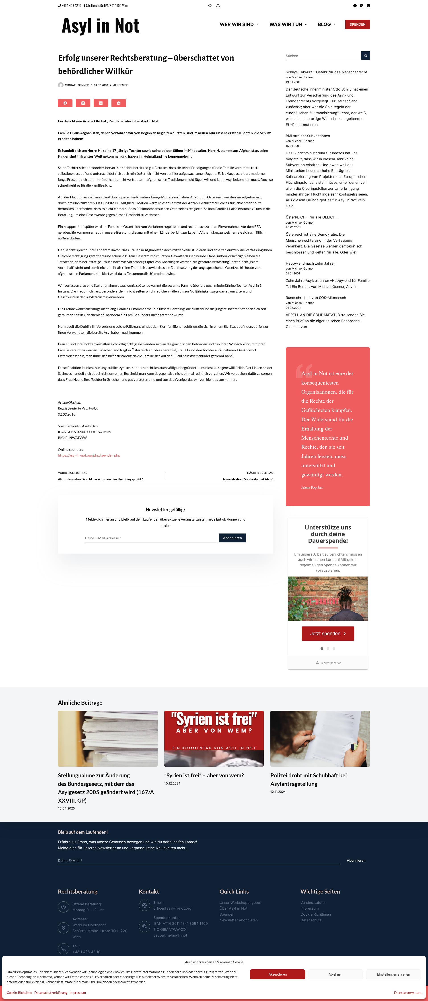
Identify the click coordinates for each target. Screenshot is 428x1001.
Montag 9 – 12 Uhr (88, 910)
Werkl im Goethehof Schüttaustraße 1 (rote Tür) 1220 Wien (99, 931)
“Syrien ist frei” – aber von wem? (204, 775)
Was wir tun (286, 24)
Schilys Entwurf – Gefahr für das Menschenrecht (326, 72)
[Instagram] (368, 5)
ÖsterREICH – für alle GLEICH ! (311, 217)
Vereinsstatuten (313, 902)
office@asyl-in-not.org (172, 908)
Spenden (227, 914)
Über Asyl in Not (233, 908)
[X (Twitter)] (361, 5)
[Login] (218, 5)
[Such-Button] (365, 55)
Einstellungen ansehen (393, 974)
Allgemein (121, 85)
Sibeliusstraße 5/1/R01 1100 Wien (107, 5)
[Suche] (210, 5)
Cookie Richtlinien (315, 914)
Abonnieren (232, 538)
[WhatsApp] (118, 103)
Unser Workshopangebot (240, 902)
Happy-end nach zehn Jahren (310, 263)
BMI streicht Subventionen (308, 136)
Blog (324, 24)
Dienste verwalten (407, 993)
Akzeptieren (278, 974)
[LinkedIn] (101, 103)
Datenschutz (311, 920)
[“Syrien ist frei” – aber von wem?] (214, 739)
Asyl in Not (101, 24)
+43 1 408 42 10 (71, 5)
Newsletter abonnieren (239, 920)
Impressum (78, 993)
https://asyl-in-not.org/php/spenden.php (89, 455)
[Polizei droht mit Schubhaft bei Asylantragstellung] (320, 739)
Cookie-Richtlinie (19, 993)
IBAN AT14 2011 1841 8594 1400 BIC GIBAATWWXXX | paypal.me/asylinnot (180, 929)
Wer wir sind (237, 24)
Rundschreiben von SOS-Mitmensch (316, 297)
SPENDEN (358, 24)
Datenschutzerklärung (50, 993)
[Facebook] (355, 5)
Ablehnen (335, 974)
